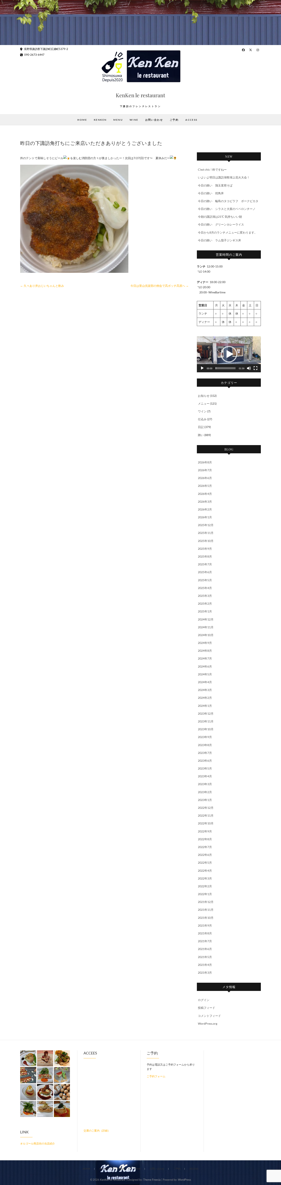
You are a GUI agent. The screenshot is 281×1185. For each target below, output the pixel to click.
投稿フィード (206, 1007)
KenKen (100, 119)
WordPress (184, 1179)
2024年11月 (206, 627)
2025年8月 (205, 556)
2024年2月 (205, 697)
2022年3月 (205, 878)
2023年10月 (206, 729)
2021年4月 (205, 964)
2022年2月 (205, 886)
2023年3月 (205, 784)
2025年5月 (205, 580)
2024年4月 (205, 682)
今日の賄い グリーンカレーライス (221, 224)
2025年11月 (206, 533)
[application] (229, 354)
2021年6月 (205, 949)
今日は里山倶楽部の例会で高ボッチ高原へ (159, 285)
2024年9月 (205, 643)
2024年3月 (205, 690)
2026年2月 (205, 509)
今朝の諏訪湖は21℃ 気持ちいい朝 (220, 216)
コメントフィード (209, 1015)
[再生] (202, 368)
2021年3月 (205, 972)
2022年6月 (205, 854)
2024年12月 (206, 619)
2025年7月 (205, 564)
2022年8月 (205, 839)
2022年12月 (206, 807)
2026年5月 (205, 485)
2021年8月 (205, 933)
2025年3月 (205, 595)
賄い (201, 435)
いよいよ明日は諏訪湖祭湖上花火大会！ (224, 177)
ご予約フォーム (156, 1076)
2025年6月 (205, 572)
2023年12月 (206, 713)
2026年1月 (205, 517)
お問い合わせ (154, 119)
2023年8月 (205, 745)
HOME (82, 119)
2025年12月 (206, 525)
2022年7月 (205, 847)
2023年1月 (205, 800)
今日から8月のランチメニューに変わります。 (227, 232)
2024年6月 (205, 666)
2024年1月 (205, 705)
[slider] (226, 368)
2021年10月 (206, 917)
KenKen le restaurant (140, 95)
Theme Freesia (152, 1179)
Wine (134, 119)
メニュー (203, 403)
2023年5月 (205, 768)
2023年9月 (205, 737)
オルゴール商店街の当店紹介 (37, 1143)
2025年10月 (206, 541)
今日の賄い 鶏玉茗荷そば (215, 185)
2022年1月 (205, 894)
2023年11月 (206, 721)
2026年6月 (205, 478)
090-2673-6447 (34, 54)
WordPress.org (207, 1023)
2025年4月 (205, 588)
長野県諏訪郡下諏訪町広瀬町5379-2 (45, 49)
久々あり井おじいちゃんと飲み (42, 285)
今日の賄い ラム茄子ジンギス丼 (219, 240)
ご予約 (174, 119)
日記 (201, 427)
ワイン (202, 411)
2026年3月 (205, 501)
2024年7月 (205, 658)
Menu (118, 119)
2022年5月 (205, 862)
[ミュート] (249, 368)
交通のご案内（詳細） (97, 1130)
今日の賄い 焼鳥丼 (211, 193)
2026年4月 (205, 493)
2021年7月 (205, 941)
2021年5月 (205, 957)
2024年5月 (205, 674)
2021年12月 (206, 902)
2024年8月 (205, 650)
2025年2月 (205, 603)
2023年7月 (205, 753)
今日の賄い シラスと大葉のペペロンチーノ (226, 209)
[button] (229, 354)
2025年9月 (205, 548)
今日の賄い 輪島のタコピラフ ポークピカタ (228, 201)
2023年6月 (205, 760)
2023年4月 (205, 776)
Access (191, 119)
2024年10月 (206, 635)
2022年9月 (205, 831)
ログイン (203, 1000)
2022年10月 (206, 823)
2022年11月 (206, 815)
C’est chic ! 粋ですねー (212, 169)
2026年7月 (205, 470)
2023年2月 (205, 792)
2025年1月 (205, 611)
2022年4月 (205, 870)
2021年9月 (205, 925)
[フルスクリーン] (255, 368)
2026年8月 (205, 462)
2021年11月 (206, 909)
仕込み (202, 419)
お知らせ (203, 395)
